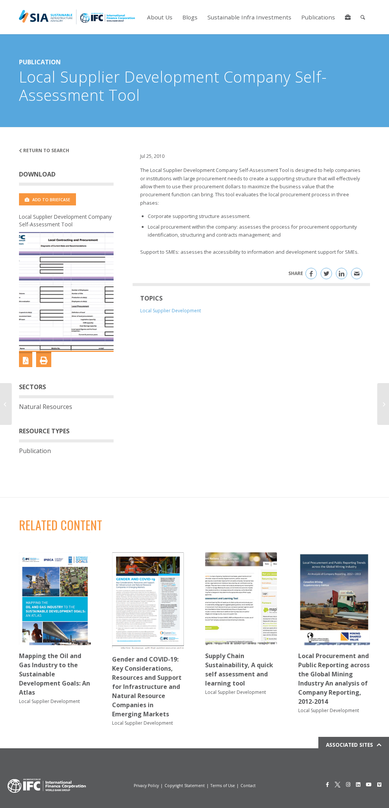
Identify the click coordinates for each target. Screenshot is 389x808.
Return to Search (45, 150)
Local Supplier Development (170, 310)
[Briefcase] (348, 17)
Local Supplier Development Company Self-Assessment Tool (65, 220)
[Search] (363, 17)
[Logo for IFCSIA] (77, 17)
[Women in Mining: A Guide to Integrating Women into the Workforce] (6, 404)
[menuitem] (159, 17)
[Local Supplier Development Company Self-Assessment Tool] (66, 291)
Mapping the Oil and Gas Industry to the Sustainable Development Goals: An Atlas (54, 674)
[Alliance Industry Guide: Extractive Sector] (383, 404)
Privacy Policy (146, 785)
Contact (248, 785)
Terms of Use (222, 785)
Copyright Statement (184, 785)
